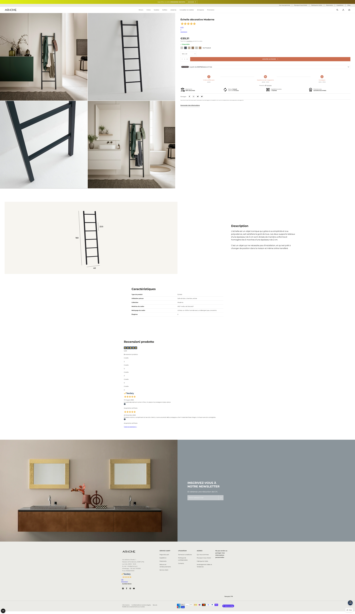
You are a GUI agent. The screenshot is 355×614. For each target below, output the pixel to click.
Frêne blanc (181, 48)
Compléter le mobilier (187, 10)
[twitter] (202, 96)
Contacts (181, 563)
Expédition (163, 558)
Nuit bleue (185, 48)
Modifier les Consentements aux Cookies (133, 606)
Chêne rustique (200, 48)
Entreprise (200, 10)
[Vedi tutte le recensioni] (350, 603)
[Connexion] (343, 10)
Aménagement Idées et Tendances (204, 566)
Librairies (173, 10)
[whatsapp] (193, 96)
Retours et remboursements (165, 566)
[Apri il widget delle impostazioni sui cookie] (3, 611)
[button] (337, 10)
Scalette (156, 10)
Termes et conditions (185, 554)
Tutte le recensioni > (130, 427)
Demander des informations (190, 105)
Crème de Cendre (189, 48)
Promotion (210, 10)
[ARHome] (11, 10)
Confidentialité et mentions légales (141, 605)
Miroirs (141, 10)
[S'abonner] (220, 497)
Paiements (163, 561)
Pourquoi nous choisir (204, 558)
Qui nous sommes (203, 554)
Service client (164, 570)
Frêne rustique (192, 48)
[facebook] (189, 96)
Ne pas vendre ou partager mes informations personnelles (221, 554)
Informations (126, 605)
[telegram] (197, 96)
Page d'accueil (164, 554)
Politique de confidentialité (182, 559)
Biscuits (155, 605)
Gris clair (196, 48)
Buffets (164, 10)
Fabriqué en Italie (202, 561)
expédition (189, 41)
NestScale (269, 85)
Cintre (149, 10)
